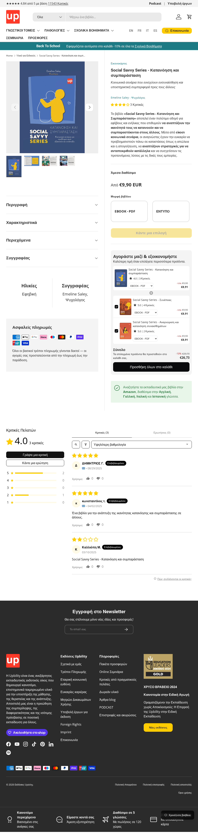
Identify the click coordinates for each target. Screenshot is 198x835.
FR (139, 30)
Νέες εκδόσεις (158, 727)
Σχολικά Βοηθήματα (148, 46)
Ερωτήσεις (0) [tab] (162, 432)
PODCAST (106, 707)
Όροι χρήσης (185, 792)
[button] (189, 17)
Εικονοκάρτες (119, 63)
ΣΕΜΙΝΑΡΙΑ (14, 38)
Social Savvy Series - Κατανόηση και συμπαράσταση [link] (151, 271)
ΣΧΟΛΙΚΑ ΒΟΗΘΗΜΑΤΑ (91, 30)
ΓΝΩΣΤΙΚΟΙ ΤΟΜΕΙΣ (20, 30)
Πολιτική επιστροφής (154, 784)
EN (131, 30)
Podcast (155, 3)
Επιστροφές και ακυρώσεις (117, 715)
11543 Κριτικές (58, 3)
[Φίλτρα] (86, 444)
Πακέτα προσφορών (113, 664)
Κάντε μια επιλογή (151, 233)
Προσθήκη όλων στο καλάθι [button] (151, 367)
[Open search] (76, 444)
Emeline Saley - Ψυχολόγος (128, 97)
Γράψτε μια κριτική (35, 455)
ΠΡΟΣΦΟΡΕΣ (38, 38)
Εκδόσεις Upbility (24, 784)
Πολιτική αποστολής (181, 784)
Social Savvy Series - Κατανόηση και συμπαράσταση (62, 55)
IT (147, 30)
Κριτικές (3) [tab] (102, 432)
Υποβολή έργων (180, 3)
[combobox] (97, 17)
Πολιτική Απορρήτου (126, 784)
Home (9, 55)
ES (155, 30)
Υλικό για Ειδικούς (26, 55)
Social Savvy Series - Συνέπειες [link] (152, 300)
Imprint (66, 732)
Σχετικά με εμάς (71, 664)
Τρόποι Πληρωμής (73, 672)
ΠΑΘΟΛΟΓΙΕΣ (54, 30)
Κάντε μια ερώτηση (35, 463)
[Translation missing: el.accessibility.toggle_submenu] (38, 30)
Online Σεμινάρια (111, 672)
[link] (121, 278)
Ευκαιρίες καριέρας (74, 692)
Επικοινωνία (69, 740)
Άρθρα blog (107, 700)
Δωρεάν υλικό (109, 692)
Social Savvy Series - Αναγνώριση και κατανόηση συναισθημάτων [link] (156, 324)
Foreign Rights (71, 724)
